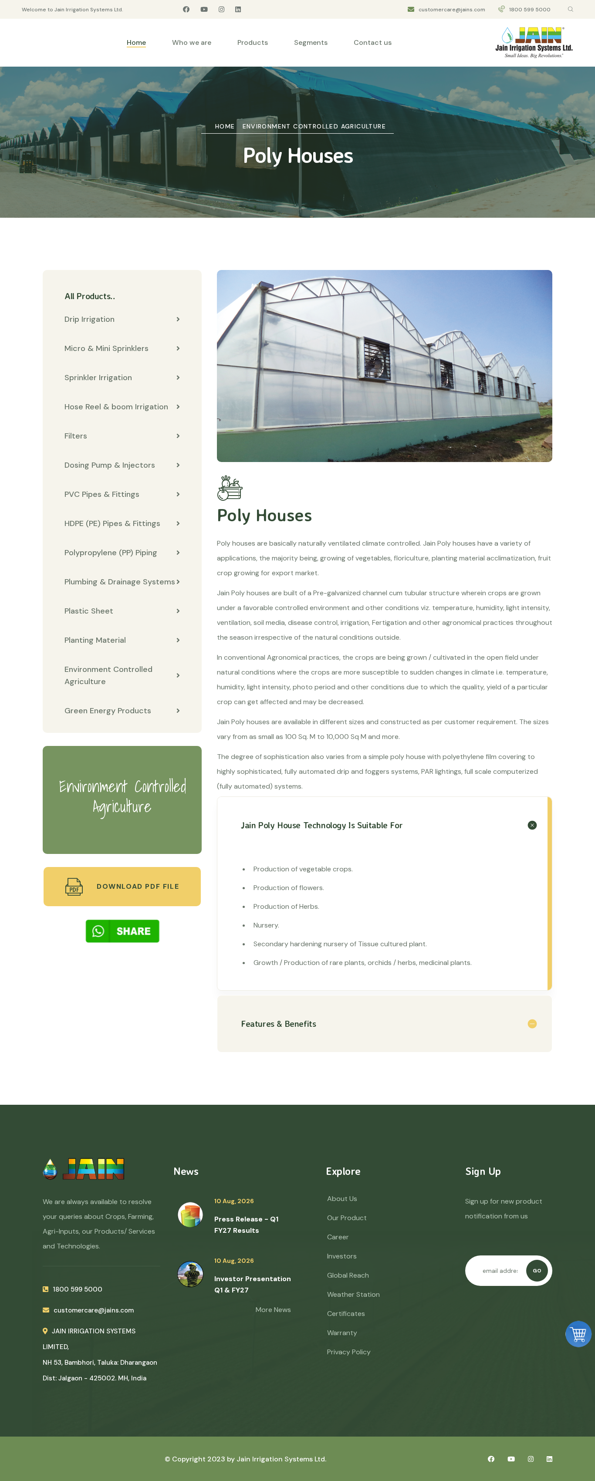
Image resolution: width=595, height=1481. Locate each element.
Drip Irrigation (89, 319)
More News (273, 1309)
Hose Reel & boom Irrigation (116, 406)
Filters (75, 436)
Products (252, 42)
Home (136, 42)
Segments (311, 42)
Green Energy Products (107, 710)
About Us (342, 1198)
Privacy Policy (349, 1351)
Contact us (373, 42)
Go (537, 1270)
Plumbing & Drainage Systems (119, 582)
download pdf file (136, 886)
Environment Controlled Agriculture (314, 126)
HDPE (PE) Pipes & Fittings (112, 523)
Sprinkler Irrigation (98, 377)
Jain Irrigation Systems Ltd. (281, 1459)
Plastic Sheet (88, 611)
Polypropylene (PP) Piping (110, 552)
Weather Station (353, 1294)
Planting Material (95, 640)
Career (338, 1236)
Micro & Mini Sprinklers (106, 348)
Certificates (346, 1313)
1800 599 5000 (530, 9)
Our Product (347, 1217)
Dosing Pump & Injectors (109, 465)
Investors (342, 1256)
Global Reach (348, 1275)
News (185, 1170)
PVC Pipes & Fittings (101, 494)
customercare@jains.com (452, 9)
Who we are (191, 42)
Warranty (342, 1332)
